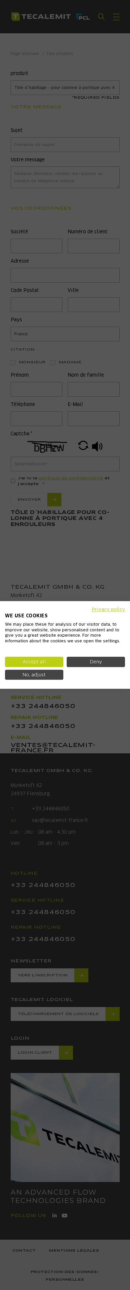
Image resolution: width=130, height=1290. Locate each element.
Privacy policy (108, 609)
